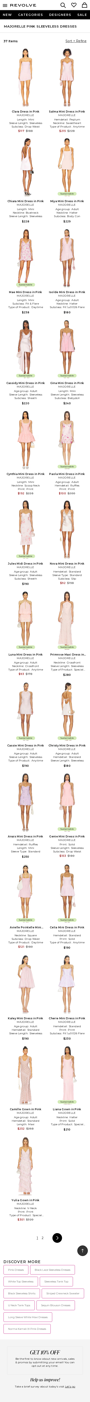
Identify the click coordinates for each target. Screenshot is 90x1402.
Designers (60, 15)
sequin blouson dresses (55, 1305)
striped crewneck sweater (63, 1293)
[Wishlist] (73, 5)
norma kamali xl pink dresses (27, 1328)
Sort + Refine (76, 41)
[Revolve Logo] (23, 6)
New (7, 15)
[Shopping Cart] (84, 5)
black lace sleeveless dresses (52, 1269)
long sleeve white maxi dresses (28, 1317)
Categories (30, 15)
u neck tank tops (19, 1305)
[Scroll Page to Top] (82, 1250)
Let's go (70, 1386)
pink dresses (16, 1269)
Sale (82, 15)
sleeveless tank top (56, 1281)
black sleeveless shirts (21, 1293)
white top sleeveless (20, 1281)
